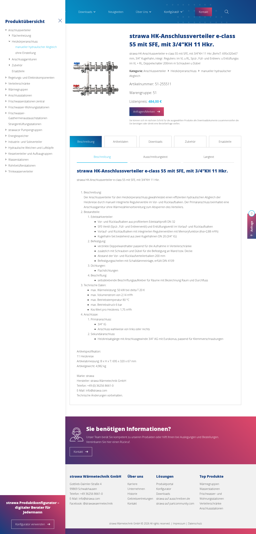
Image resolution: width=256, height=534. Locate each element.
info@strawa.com (89, 499)
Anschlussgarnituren (24, 59)
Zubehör (17, 65)
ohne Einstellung (25, 53)
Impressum (179, 523)
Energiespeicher (18, 136)
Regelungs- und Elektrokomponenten (31, 78)
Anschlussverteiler (19, 30)
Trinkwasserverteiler (20, 171)
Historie (132, 494)
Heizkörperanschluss (25, 41)
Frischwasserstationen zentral (26, 101)
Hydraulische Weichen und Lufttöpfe (31, 148)
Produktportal (164, 484)
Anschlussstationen (20, 95)
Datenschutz (195, 523)
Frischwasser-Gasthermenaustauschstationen (27, 115)
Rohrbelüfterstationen (22, 165)
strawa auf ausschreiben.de (173, 499)
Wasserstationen (18, 159)
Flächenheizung (21, 35)
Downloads (85, 12)
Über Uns (142, 12)
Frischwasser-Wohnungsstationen (28, 107)
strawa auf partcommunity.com (175, 503)
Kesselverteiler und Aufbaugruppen (30, 154)
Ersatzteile (18, 71)
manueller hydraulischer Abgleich (36, 47)
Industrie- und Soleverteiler (25, 142)
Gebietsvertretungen (140, 499)
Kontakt (132, 503)
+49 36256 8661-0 (91, 494)
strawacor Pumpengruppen (25, 130)
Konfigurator (171, 12)
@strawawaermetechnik (98, 503)
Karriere (132, 484)
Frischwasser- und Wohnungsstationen (212, 496)
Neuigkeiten (115, 12)
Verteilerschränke (19, 83)
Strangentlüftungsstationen (24, 124)
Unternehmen (136, 489)
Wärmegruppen (18, 89)
